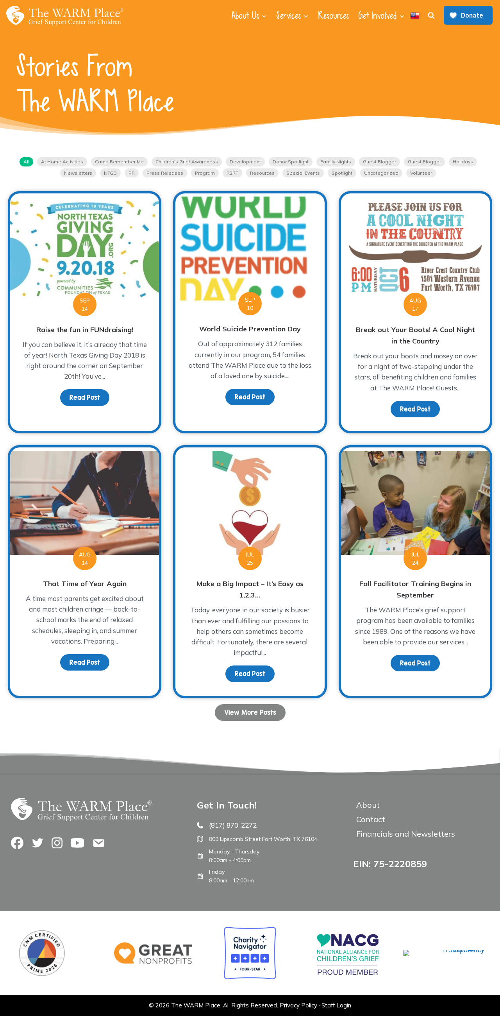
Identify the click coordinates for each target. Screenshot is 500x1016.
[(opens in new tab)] (443, 950)
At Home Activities (62, 162)
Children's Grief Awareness (186, 162)
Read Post (89, 397)
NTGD (110, 173)
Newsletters (78, 173)
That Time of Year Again (85, 583)
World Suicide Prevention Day (250, 328)
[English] (414, 15)
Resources (333, 15)
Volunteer (421, 173)
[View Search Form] (431, 16)
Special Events (303, 173)
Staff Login (336, 1005)
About (368, 805)
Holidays (463, 162)
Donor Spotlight (291, 162)
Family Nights (335, 162)
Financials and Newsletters (405, 834)
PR (132, 173)
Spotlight (342, 173)
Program (205, 173)
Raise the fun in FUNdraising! (84, 329)
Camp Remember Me (119, 162)
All (26, 162)
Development (245, 162)
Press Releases (164, 173)
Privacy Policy (298, 1005)
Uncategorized (381, 173)
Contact (370, 819)
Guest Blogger (379, 162)
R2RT (232, 173)
